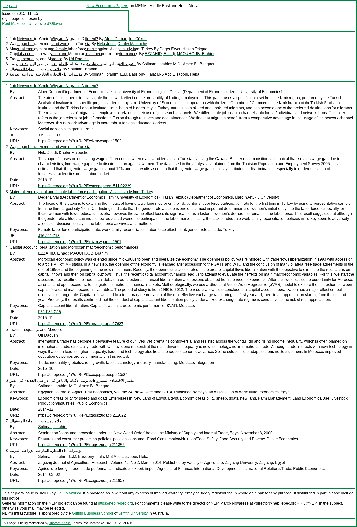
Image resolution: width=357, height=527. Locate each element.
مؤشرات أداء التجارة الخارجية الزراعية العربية (46, 74)
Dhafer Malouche (132, 44)
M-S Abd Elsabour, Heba (178, 74)
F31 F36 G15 (49, 312)
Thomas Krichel (60, 523)
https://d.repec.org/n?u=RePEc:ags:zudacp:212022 (82, 415)
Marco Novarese (234, 503)
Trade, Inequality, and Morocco (36, 59)
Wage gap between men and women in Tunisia (50, 44)
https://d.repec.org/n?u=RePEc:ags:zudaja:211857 (81, 480)
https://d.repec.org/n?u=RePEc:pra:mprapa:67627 (80, 324)
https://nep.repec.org (115, 503)
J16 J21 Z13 (49, 236)
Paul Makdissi (14, 23)
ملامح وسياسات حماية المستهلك (35, 69)
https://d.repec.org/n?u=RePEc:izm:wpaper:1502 (79, 141)
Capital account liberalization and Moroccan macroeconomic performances (74, 54)
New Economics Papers (107, 6)
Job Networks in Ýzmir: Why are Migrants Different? (54, 39)
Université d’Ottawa (45, 23)
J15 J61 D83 (49, 135)
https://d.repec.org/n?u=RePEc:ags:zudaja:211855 (81, 445)
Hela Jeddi (106, 44)
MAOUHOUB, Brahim (195, 54)
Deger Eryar (170, 49)
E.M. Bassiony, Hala (137, 74)
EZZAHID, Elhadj (160, 54)
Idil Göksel (138, 39)
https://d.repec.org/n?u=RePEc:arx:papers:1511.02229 (84, 186)
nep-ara (10, 6)
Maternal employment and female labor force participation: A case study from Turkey (81, 49)
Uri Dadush (79, 59)
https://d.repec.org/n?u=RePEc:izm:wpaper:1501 (79, 242)
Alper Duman (115, 39)
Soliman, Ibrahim (156, 64)
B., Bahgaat (204, 64)
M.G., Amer (182, 64)
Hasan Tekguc (194, 49)
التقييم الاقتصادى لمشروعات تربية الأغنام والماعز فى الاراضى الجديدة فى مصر (73, 64)
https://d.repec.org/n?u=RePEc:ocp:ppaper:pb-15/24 (83, 375)
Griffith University (133, 513)
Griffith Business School (92, 513)
